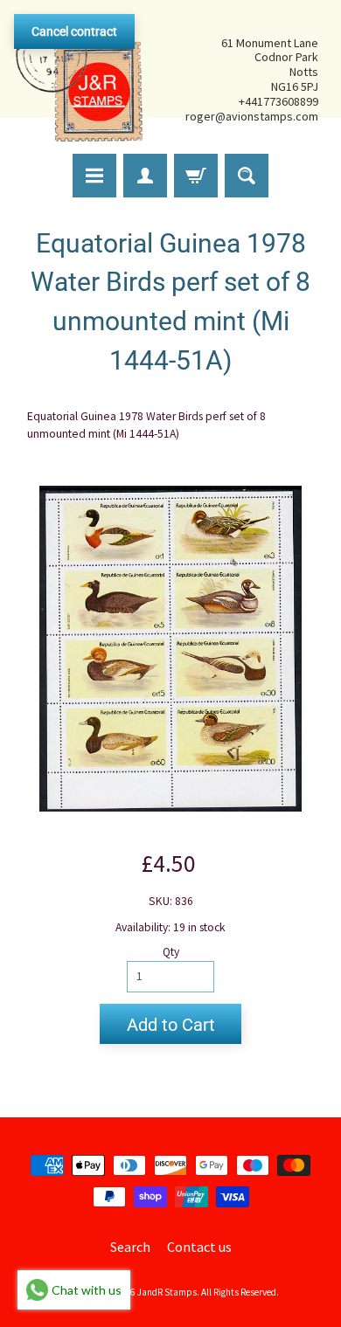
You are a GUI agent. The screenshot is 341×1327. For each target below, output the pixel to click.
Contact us (199, 1246)
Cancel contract (74, 31)
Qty (171, 951)
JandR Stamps (167, 1292)
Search (130, 1246)
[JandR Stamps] (79, 79)
